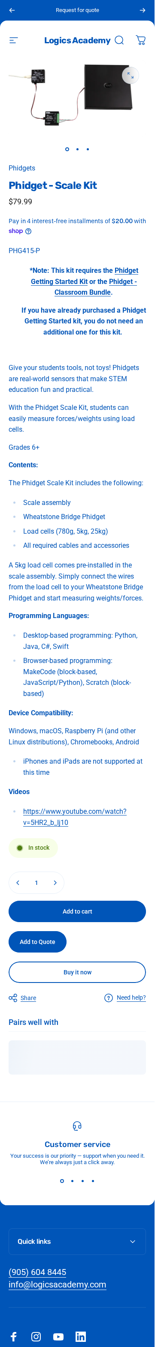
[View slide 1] (62, 1181)
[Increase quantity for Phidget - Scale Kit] (55, 882)
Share (28, 998)
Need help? (131, 997)
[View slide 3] (82, 1181)
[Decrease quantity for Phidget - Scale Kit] (18, 882)
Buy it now (77, 972)
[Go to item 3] (87, 149)
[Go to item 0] (67, 149)
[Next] (142, 10)
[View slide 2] (72, 1181)
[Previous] (12, 10)
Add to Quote (37, 941)
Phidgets (22, 168)
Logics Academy (77, 40)
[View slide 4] (93, 1181)
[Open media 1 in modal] (130, 75)
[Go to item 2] (77, 149)
